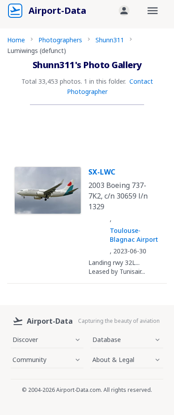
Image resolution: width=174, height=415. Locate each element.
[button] (124, 11)
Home (16, 40)
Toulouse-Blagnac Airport (134, 235)
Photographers (60, 40)
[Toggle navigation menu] (152, 11)
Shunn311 (109, 40)
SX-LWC (101, 172)
